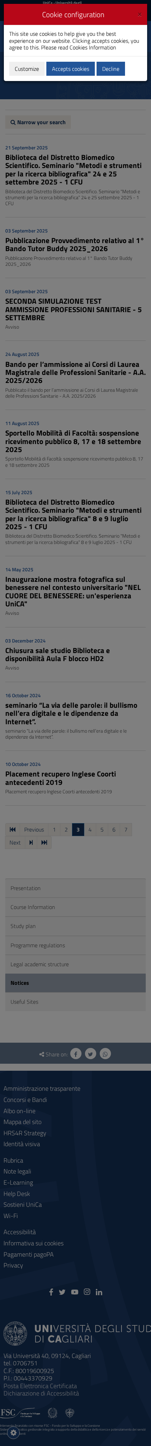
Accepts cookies (70, 69)
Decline (110, 69)
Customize (27, 69)
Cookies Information (93, 47)
